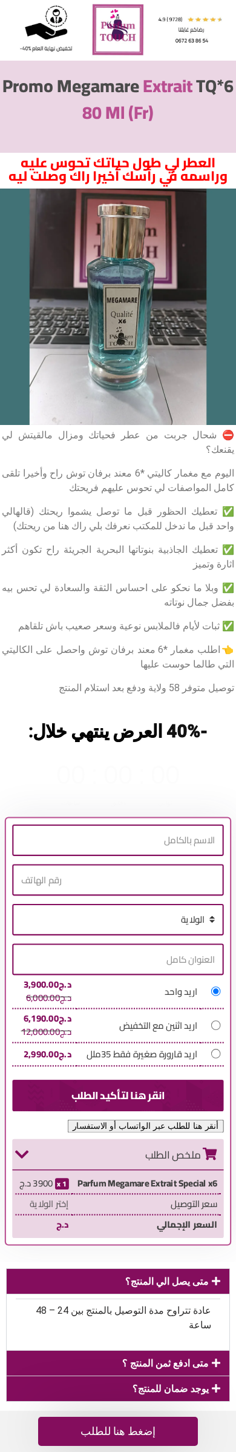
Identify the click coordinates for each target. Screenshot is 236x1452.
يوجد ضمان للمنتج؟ (171, 1388)
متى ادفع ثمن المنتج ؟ (165, 1363)
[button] (118, 1281)
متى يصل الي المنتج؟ (167, 1281)
